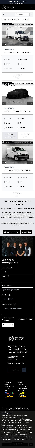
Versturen (7, 325)
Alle (6, 391)
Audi (6, 384)
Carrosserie (22, 386)
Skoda (7, 389)
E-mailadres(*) (8, 285)
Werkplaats (22, 384)
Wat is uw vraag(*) (9, 304)
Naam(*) (5, 276)
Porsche (8, 382)
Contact (21, 391)
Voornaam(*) (7, 268)
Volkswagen (9, 386)
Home (20, 382)
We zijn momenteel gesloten (17, 3)
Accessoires (22, 389)
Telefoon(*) (6, 295)
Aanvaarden (17, 444)
